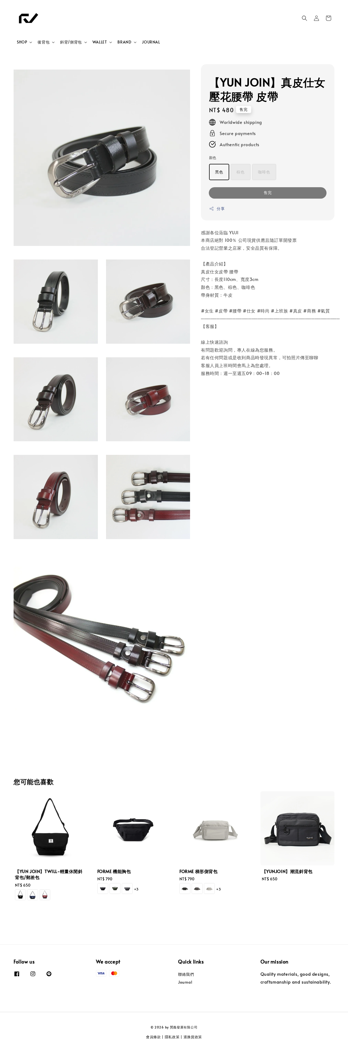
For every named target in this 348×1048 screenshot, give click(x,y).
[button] (304, 18)
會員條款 (153, 1036)
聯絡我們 (186, 974)
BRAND (124, 42)
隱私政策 (172, 1036)
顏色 (212, 157)
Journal (185, 982)
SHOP (22, 42)
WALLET (99, 42)
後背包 (43, 42)
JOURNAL (151, 42)
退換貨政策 (193, 1036)
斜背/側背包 (71, 42)
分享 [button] (221, 208)
